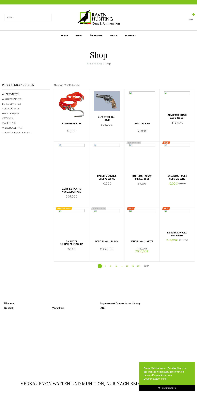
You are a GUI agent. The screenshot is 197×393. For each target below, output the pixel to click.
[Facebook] (152, 305)
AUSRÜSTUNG (9, 99)
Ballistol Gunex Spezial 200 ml (106, 177)
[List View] (191, 85)
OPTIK (5, 118)
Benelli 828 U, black (106, 241)
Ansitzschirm (142, 123)
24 (133, 266)
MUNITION (8, 113)
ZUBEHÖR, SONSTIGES (14, 132)
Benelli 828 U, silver (142, 241)
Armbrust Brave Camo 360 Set (177, 116)
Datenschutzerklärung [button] (155, 379)
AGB (103, 308)
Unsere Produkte (61, 303)
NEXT (146, 266)
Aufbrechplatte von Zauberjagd (71, 190)
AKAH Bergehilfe (71, 123)
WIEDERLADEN (10, 127)
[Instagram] (160, 305)
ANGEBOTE (8, 94)
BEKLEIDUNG (9, 103)
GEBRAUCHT (9, 108)
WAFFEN (7, 123)
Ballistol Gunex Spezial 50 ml (142, 177)
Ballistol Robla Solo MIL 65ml (177, 177)
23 (127, 266)
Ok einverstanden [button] (167, 388)
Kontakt (8, 308)
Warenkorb (58, 308)
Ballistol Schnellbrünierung (71, 243)
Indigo (134, 371)
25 (138, 266)
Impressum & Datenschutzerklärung (120, 303)
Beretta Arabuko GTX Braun (177, 234)
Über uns (9, 303)
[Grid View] (188, 85)
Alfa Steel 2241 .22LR (107, 118)
